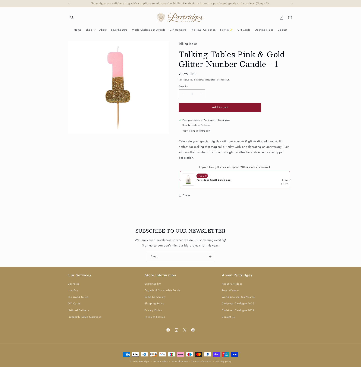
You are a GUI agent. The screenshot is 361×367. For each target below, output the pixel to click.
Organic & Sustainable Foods (162, 290)
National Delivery (78, 310)
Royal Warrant (230, 290)
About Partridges (232, 284)
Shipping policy (223, 361)
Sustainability (153, 284)
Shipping (199, 79)
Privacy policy (161, 361)
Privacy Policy (153, 310)
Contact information (202, 361)
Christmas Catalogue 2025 (238, 303)
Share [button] (186, 195)
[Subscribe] (210, 256)
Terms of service (180, 361)
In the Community (155, 297)
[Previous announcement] (69, 3)
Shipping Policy (154, 303)
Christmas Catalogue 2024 (238, 310)
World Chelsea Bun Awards (238, 297)
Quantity (183, 86)
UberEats (73, 290)
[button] (72, 17)
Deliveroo (74, 284)
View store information (196, 131)
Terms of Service (155, 317)
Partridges (144, 361)
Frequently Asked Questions (84, 317)
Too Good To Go (78, 297)
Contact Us (228, 317)
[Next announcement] (292, 3)
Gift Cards (74, 303)
